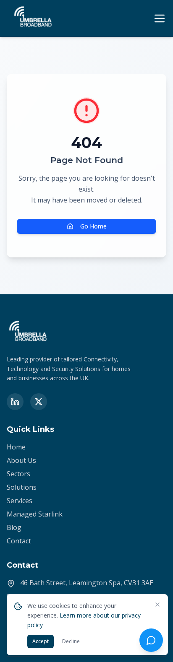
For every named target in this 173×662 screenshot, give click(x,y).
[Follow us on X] (38, 401)
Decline (71, 641)
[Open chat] (151, 640)
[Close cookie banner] (157, 605)
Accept (40, 641)
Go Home (93, 226)
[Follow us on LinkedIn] (15, 401)
